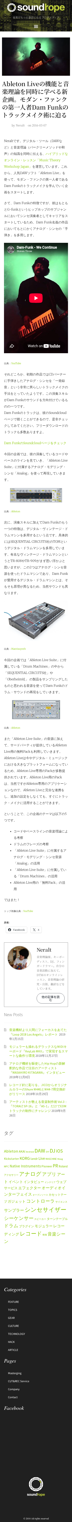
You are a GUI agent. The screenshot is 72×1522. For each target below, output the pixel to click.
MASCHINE (51, 1159)
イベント (16, 1181)
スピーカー (40, 1218)
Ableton (15, 511)
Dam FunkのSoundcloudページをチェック (35, 443)
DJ (52, 1150)
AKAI (22, 1151)
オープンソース (40, 1195)
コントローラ (40, 1201)
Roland (63, 1166)
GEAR (11, 1318)
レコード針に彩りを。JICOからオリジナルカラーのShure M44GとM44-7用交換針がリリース (38, 1089)
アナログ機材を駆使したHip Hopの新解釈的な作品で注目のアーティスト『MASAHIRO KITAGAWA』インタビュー (37, 1067)
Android (30, 1151)
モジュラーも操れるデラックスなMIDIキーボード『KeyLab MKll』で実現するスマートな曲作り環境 (38, 1051)
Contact (13, 1397)
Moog (60, 1158)
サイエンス (61, 1201)
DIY (47, 1151)
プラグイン (26, 1226)
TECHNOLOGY (16, 1334)
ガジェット (17, 1201)
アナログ (30, 1173)
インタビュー (34, 1182)
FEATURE (13, 1302)
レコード (31, 1233)
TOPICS (12, 1310)
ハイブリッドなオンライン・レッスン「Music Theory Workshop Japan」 (36, 160)
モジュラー (44, 1226)
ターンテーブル (57, 1219)
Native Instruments (25, 1166)
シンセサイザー (45, 1209)
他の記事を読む (51, 998)
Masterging (14, 1373)
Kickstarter (11, 1159)
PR (55, 1166)
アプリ (49, 1174)
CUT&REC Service (18, 1381)
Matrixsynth (18, 648)
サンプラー (14, 1210)
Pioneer (46, 1166)
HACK (11, 1342)
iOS (59, 1151)
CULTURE (13, 1326)
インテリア (50, 1182)
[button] (36, 26)
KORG (25, 1158)
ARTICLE (13, 1350)
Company (14, 1389)
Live (41, 1158)
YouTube (16, 363)
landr (34, 1159)
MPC (6, 1166)
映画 (45, 1235)
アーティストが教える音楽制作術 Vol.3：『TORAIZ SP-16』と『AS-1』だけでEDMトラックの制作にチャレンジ (38, 1106)
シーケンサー (19, 1218)
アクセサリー (11, 1174)
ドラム (11, 1225)
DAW (40, 1150)
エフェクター (29, 1187)
